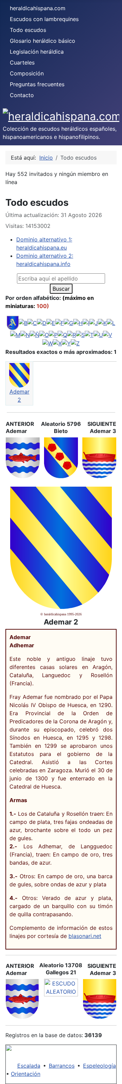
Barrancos (62, 1065)
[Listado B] (23, 322)
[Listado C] (32, 322)
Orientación (25, 1073)
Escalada (28, 1065)
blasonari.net (84, 936)
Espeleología (99, 1065)
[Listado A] (13, 322)
